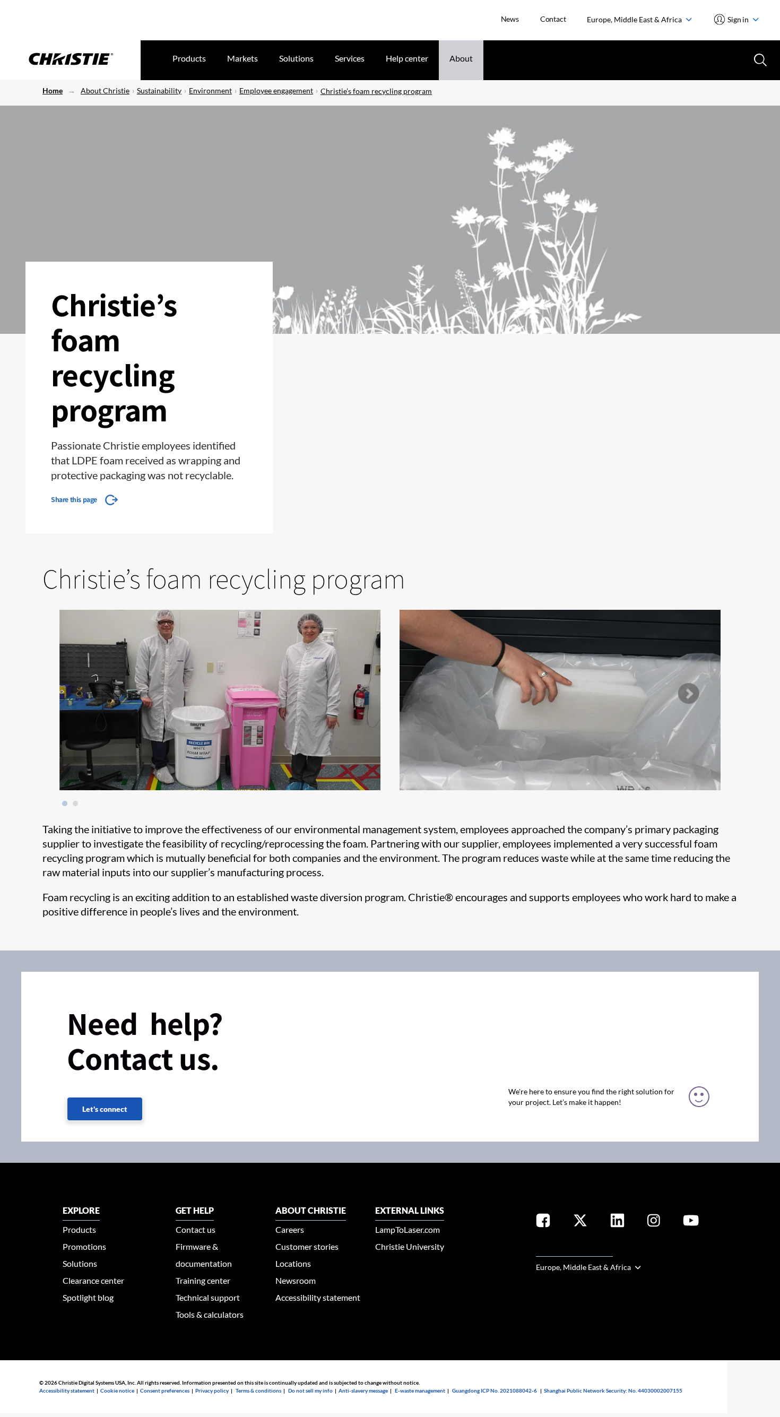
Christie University (409, 1246)
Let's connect (104, 1108)
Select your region (574, 1250)
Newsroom (295, 1280)
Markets (242, 58)
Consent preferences (164, 1390)
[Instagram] (653, 1222)
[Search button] (759, 59)
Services (350, 58)
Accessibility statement (317, 1297)
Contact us (195, 1229)
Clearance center (93, 1280)
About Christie (105, 90)
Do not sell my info (310, 1390)
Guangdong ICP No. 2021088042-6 (494, 1390)
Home (52, 90)
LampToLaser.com (407, 1229)
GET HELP (195, 1210)
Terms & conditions (258, 1390)
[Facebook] (543, 1222)
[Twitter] (580, 1222)
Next (688, 693)
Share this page (74, 499)
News (510, 18)
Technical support (208, 1297)
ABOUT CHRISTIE (310, 1210)
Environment (210, 90)
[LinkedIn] (617, 1222)
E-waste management (420, 1390)
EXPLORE (81, 1210)
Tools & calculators (210, 1314)
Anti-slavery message (363, 1390)
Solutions (296, 58)
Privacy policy (212, 1390)
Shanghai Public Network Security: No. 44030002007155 (613, 1390)
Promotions (84, 1246)
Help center (407, 58)
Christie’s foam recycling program (376, 91)
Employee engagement (276, 90)
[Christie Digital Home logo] (70, 60)
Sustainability (159, 90)
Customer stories (307, 1246)
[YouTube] (691, 1222)
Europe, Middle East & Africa (635, 19)
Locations (293, 1263)
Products (189, 58)
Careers (289, 1229)
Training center (203, 1280)
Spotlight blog (88, 1297)
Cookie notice (117, 1390)
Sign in (738, 19)
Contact (553, 18)
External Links (409, 1210)
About (461, 58)
